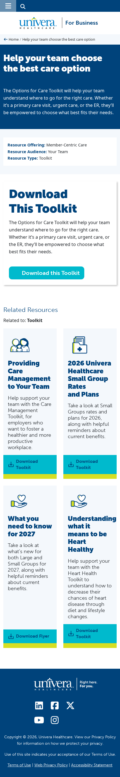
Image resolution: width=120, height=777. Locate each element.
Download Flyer (32, 636)
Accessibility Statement (91, 765)
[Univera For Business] (40, 23)
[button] (8, 6)
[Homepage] (65, 683)
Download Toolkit (27, 464)
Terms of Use (19, 765)
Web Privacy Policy (51, 765)
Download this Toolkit (50, 273)
